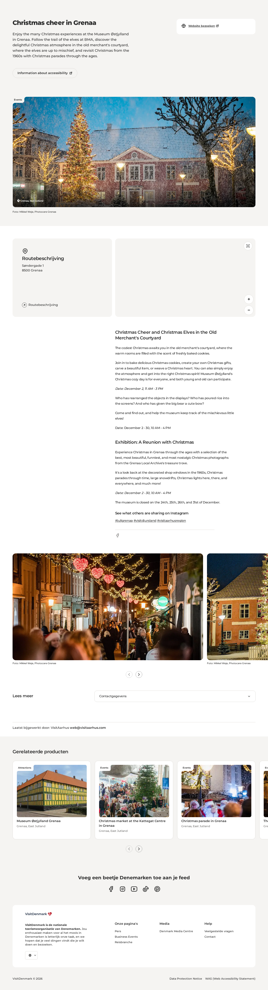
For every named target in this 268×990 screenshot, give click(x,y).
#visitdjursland (145, 520)
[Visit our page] (122, 889)
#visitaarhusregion (171, 520)
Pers (118, 931)
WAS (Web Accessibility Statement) (230, 978)
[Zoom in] (248, 299)
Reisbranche (123, 942)
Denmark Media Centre (176, 931)
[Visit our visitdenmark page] (134, 889)
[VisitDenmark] (38, 914)
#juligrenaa (124, 520)
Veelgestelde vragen (219, 931)
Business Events (126, 936)
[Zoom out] (248, 310)
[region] (185, 277)
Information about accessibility (42, 73)
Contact (210, 936)
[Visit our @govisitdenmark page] (145, 889)
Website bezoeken (201, 26)
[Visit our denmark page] (111, 889)
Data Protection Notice (186, 978)
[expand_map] (248, 246)
